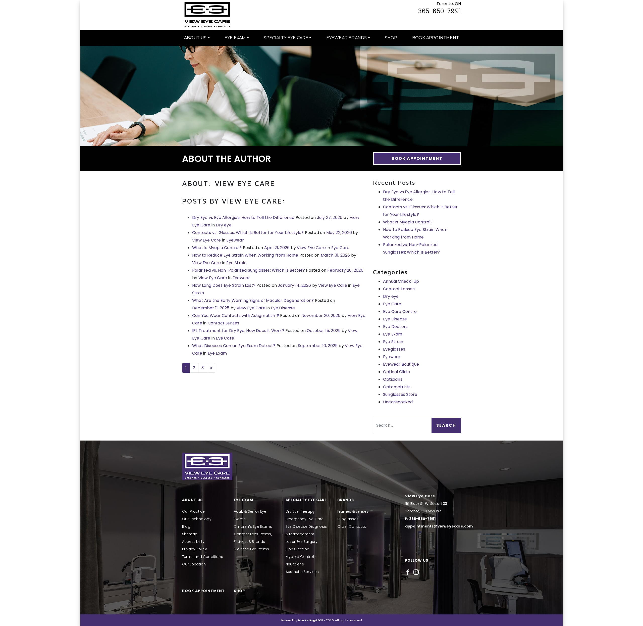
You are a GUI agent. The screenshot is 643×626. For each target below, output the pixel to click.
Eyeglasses (394, 349)
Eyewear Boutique (401, 364)
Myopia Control (300, 556)
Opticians (392, 379)
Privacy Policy (194, 549)
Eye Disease (283, 308)
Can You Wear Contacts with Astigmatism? (235, 315)
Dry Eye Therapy (300, 511)
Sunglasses (347, 518)
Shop (391, 37)
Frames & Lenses (352, 511)
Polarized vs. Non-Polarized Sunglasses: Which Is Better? (248, 270)
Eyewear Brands (346, 37)
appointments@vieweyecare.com (439, 526)
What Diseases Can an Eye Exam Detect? (233, 346)
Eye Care (340, 248)
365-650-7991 (439, 11)
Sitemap (189, 534)
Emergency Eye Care (305, 518)
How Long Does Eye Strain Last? (223, 285)
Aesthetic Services (302, 571)
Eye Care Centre (400, 311)
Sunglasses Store (400, 394)
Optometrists (396, 387)
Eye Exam (235, 37)
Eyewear (235, 240)
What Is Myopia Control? (217, 248)
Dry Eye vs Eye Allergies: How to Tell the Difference (243, 217)
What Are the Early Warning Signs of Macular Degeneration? (253, 300)
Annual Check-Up (401, 281)
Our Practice (193, 511)
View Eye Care (206, 240)
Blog (186, 526)
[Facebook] (407, 571)
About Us (195, 37)
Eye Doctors (395, 326)
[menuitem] (197, 38)
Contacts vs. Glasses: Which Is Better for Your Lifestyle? (248, 232)
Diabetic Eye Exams (251, 549)
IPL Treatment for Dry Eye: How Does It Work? (238, 330)
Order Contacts (351, 526)
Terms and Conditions (202, 556)
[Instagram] (416, 571)
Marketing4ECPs (311, 620)
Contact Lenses (223, 323)
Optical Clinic (396, 372)
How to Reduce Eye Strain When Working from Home (245, 255)
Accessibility (193, 541)
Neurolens (295, 564)
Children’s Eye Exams (253, 526)
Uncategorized (398, 402)
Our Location (194, 564)
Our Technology (196, 518)
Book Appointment (435, 37)
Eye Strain (236, 263)
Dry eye (223, 225)
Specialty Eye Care (286, 37)
